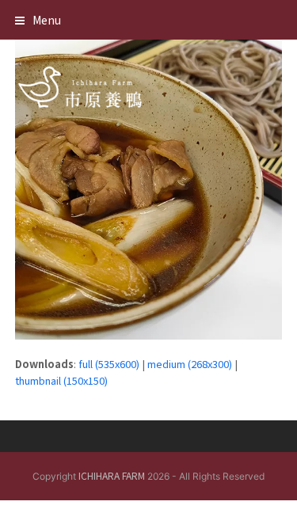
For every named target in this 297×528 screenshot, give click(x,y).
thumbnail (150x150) (61, 380)
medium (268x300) (189, 363)
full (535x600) (108, 363)
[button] (38, 20)
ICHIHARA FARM (111, 475)
